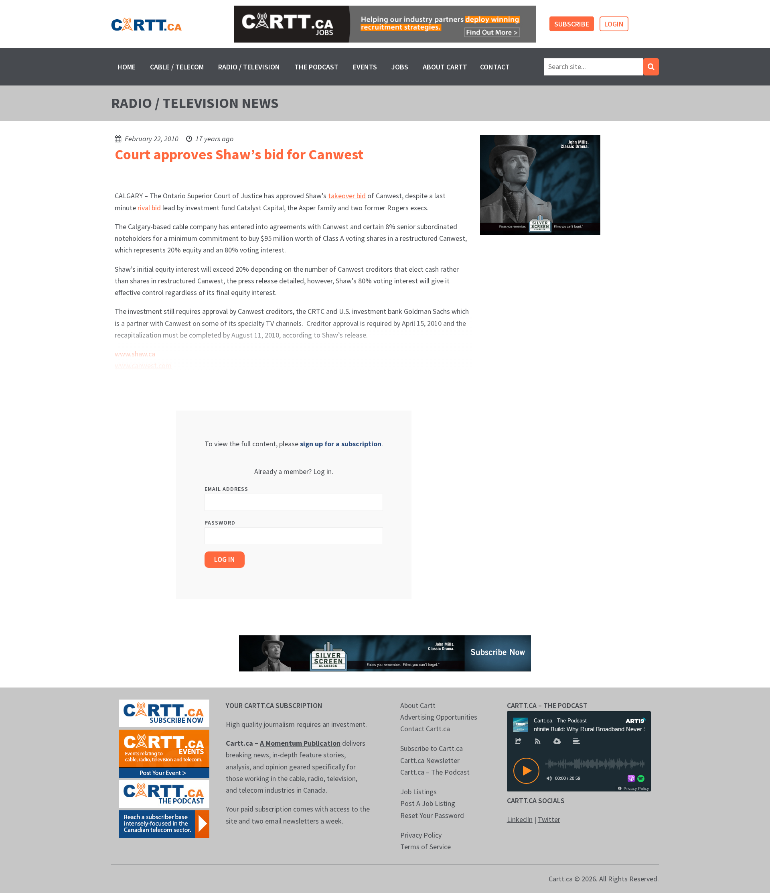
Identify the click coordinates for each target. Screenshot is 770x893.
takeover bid (347, 195)
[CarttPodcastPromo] (164, 793)
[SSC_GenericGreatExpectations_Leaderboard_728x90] (385, 652)
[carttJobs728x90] (384, 24)
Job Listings (418, 791)
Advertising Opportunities (438, 717)
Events (365, 66)
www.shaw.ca (135, 353)
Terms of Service (425, 846)
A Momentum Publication (300, 743)
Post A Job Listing (427, 803)
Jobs (399, 66)
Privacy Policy (421, 835)
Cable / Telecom (177, 66)
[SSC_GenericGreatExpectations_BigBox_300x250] (540, 184)
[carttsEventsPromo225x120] (164, 752)
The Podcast (316, 66)
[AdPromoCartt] (164, 823)
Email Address (226, 488)
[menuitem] (126, 67)
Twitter (549, 819)
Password (220, 522)
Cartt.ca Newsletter (430, 760)
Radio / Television (249, 66)
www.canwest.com (143, 365)
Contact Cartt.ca (425, 728)
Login (614, 23)
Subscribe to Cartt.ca (431, 748)
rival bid (149, 207)
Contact (495, 66)
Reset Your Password (432, 815)
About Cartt (445, 66)
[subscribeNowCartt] (164, 712)
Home (127, 66)
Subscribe (571, 23)
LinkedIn (520, 819)
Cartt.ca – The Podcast (435, 772)
